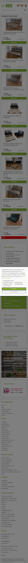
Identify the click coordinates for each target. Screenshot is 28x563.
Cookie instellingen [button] (14, 292)
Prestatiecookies (18, 282)
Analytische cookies (7, 284)
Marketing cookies (19, 284)
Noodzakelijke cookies (8, 281)
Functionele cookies (7, 282)
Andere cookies (6, 286)
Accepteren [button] (14, 289)
